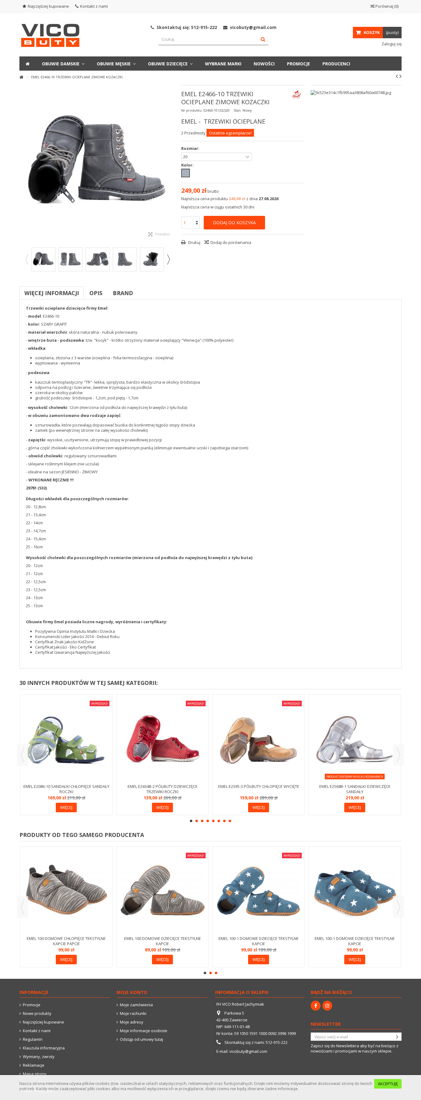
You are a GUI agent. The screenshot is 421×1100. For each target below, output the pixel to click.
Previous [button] (26, 259)
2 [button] (196, 821)
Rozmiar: (190, 148)
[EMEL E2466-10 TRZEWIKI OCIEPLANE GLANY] (43, 259)
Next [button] (168, 259)
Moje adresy (131, 1022)
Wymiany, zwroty (39, 1056)
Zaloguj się (391, 44)
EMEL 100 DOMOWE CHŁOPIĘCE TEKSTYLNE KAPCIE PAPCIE (66, 941)
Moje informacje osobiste (143, 1030)
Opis (95, 293)
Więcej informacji (51, 293)
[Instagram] (327, 1006)
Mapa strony (35, 1074)
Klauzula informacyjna (44, 1048)
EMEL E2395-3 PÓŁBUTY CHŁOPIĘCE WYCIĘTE (258, 786)
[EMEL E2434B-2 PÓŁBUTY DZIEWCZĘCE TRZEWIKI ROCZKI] (162, 740)
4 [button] (207, 821)
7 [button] (224, 821)
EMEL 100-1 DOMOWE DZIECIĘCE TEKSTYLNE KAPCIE (259, 941)
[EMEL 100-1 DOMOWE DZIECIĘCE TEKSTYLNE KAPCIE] (258, 892)
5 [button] (213, 821)
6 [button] (219, 821)
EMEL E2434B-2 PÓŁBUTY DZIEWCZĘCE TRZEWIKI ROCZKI (163, 789)
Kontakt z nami (94, 6)
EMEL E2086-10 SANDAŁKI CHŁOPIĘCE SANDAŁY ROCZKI (66, 789)
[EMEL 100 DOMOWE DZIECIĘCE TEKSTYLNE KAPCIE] (162, 892)
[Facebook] (316, 1006)
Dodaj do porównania (231, 242)
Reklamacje (33, 1065)
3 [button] (202, 821)
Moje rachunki (133, 1013)
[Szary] (185, 173)
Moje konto (131, 992)
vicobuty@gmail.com (248, 1051)
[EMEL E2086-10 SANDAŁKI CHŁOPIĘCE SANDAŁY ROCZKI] (66, 740)
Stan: (238, 110)
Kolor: (187, 165)
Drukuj (193, 242)
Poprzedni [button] (22, 163)
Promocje (31, 1004)
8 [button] (230, 821)
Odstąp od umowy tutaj (141, 1039)
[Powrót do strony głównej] (21, 77)
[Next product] (400, 76)
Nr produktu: (191, 110)
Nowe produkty (37, 1013)
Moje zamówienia (136, 1004)
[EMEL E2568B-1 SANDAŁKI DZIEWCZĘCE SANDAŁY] (355, 740)
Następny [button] (172, 163)
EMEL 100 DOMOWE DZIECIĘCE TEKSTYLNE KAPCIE (162, 941)
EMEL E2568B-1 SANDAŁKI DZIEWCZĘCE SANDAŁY (354, 789)
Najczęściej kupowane (48, 6)
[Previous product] (397, 76)
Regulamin (33, 1039)
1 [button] (191, 821)
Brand (123, 293)
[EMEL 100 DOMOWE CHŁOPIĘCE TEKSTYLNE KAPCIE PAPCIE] (66, 892)
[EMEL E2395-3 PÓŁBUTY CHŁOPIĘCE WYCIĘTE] (258, 740)
